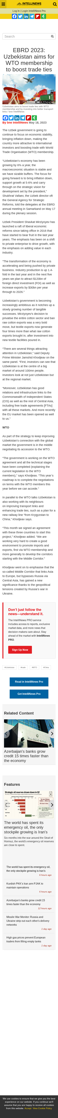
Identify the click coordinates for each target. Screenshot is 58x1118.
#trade (23, 667)
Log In (16, 10)
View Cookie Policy (42, 1108)
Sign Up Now (20, 650)
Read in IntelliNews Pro (29, 681)
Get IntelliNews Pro (29, 693)
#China (46, 667)
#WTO (34, 667)
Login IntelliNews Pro (34, 10)
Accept (27, 1108)
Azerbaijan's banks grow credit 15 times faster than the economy (26, 756)
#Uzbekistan (9, 667)
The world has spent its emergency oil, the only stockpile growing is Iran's (26, 827)
